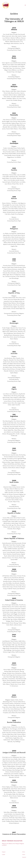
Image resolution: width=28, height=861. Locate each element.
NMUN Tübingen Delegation (12, 841)
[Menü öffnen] (25, 5)
